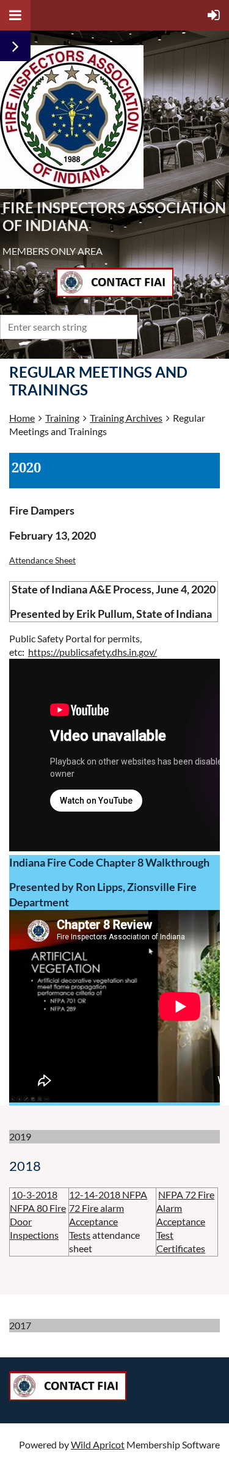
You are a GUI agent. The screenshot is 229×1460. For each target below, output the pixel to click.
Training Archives (126, 418)
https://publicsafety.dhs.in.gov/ (92, 652)
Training (62, 418)
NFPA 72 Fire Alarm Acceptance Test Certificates (185, 1221)
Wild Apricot (98, 1444)
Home (22, 418)
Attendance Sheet (42, 560)
